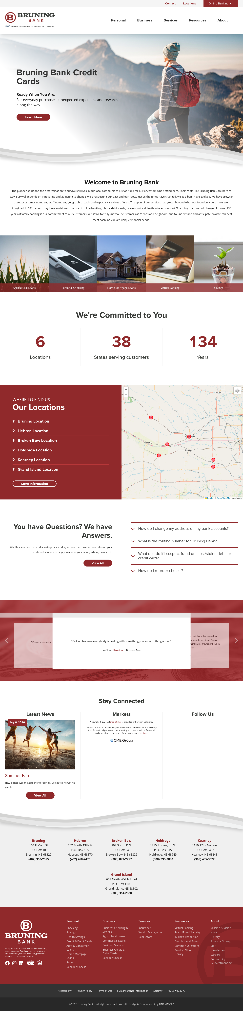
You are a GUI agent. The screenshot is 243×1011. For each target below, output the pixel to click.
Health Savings (75, 937)
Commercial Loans (114, 940)
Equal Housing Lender (39, 963)
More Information (34, 484)
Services (171, 20)
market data (116, 721)
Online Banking (218, 3)
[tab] (184, 528)
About (223, 20)
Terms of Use (104, 990)
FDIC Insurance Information (132, 990)
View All (98, 563)
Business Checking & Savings (115, 930)
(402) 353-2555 (38, 859)
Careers (215, 955)
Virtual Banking (184, 928)
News (214, 932)
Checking (72, 928)
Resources (197, 20)
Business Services (113, 945)
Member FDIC (30, 963)
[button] (125, 389)
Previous (7, 641)
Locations (189, 3)
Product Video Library (183, 952)
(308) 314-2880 (121, 893)
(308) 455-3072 (204, 859)
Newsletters (218, 950)
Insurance (145, 928)
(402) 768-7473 (80, 859)
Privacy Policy (84, 990)
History (215, 937)
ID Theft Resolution (186, 937)
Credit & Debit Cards (79, 941)
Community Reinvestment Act (221, 961)
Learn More (33, 117)
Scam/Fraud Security (187, 932)
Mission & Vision (221, 928)
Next (236, 641)
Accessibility (65, 990)
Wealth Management (151, 932)
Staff (213, 946)
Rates (69, 962)
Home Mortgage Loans (76, 956)
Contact (170, 3)
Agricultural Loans (113, 936)
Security (157, 990)
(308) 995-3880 (163, 859)
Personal (118, 20)
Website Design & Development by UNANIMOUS (146, 1004)
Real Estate (145, 937)
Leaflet (210, 498)
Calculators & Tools (187, 941)
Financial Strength (222, 941)
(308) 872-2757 (121, 859)
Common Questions (187, 946)
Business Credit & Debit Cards (113, 951)
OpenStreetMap (224, 498)
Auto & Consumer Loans (77, 947)
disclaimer (142, 733)
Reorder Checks (76, 967)
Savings (71, 932)
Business (144, 20)
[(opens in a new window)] (121, 742)
